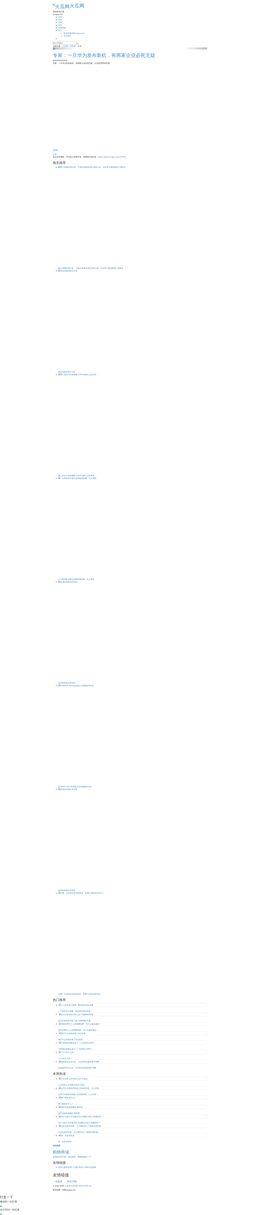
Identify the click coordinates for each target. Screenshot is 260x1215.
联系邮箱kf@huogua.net (74, 33)
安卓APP (67, 35)
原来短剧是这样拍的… (67, 682)
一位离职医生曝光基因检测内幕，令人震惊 (76, 579)
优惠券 (58, 1181)
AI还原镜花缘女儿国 (66, 371)
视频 (55, 150)
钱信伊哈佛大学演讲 (66, 890)
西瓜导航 (72, 1181)
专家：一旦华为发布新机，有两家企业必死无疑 (104, 54)
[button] (64, 48)
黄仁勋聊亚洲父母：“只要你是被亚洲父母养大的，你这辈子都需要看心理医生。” (92, 268)
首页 (60, 17)
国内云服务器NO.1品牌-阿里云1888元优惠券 (77, 1167)
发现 (60, 19)
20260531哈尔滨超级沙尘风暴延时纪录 (75, 786)
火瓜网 (77, 5)
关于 (60, 30)
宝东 (60, 25)
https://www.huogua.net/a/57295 (112, 156)
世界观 (73, 46)
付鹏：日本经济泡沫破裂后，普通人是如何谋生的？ (80, 993)
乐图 (60, 22)
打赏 (55, 154)
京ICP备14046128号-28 (81, 1185)
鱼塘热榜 (62, 27)
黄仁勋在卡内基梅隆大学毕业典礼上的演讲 (76, 475)
